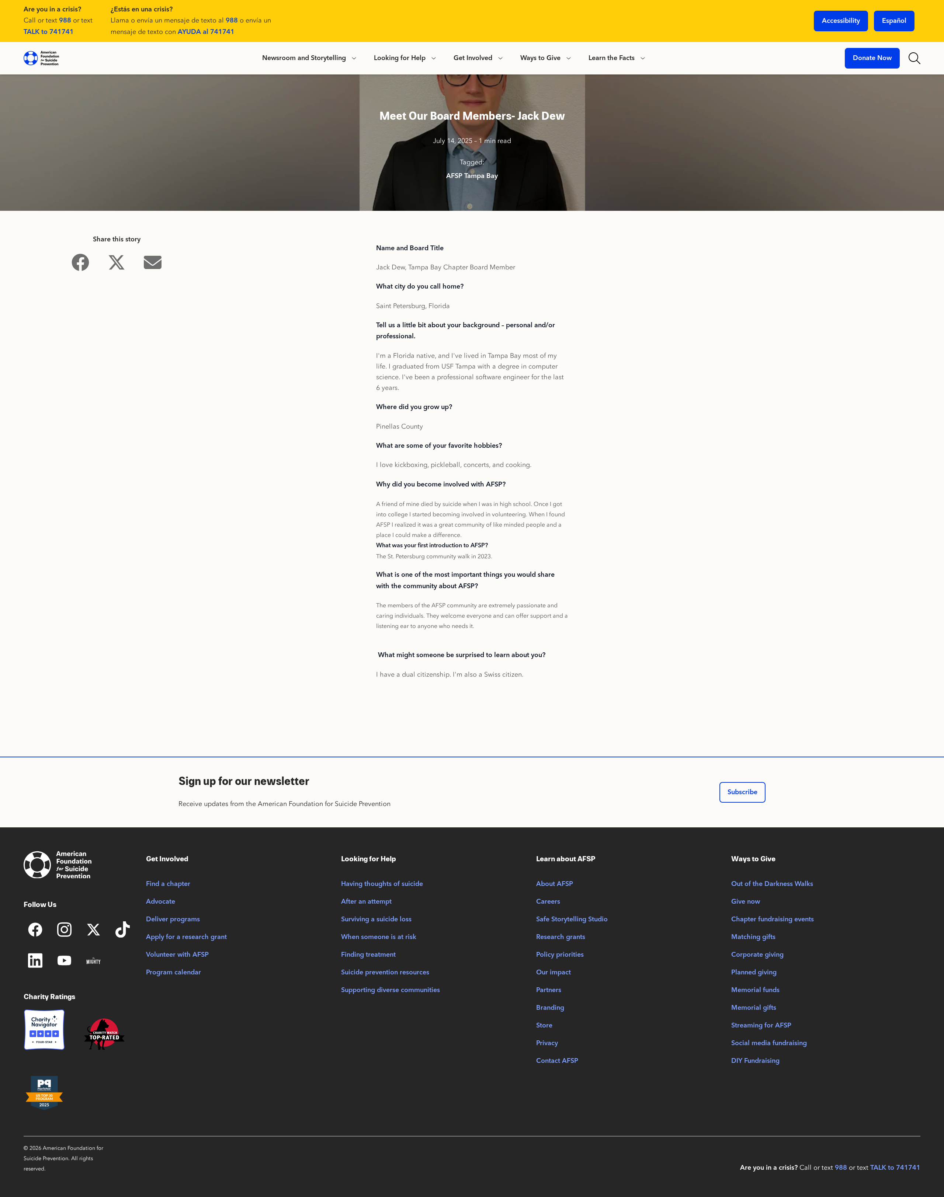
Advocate (160, 901)
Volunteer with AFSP (177, 955)
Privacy (547, 1043)
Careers (548, 901)
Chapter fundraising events (772, 919)
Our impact (553, 972)
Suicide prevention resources (385, 972)
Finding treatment (368, 955)
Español (894, 21)
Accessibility (841, 21)
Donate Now (872, 58)
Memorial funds (755, 990)
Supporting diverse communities (390, 990)
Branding (550, 1008)
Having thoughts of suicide (382, 884)
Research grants (560, 937)
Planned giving (754, 972)
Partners (548, 990)
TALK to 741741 (49, 32)
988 (65, 20)
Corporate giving (757, 955)
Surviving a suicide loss (376, 919)
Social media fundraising (769, 1043)
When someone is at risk (378, 937)
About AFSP (554, 884)
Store (544, 1025)
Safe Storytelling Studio (572, 919)
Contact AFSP (557, 1061)
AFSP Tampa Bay (472, 176)
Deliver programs (173, 919)
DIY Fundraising (755, 1061)
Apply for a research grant (186, 937)
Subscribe (742, 792)
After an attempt (366, 901)
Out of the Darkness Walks (772, 884)
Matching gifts (753, 937)
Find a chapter (168, 884)
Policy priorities (560, 955)
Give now (745, 901)
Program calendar (173, 972)
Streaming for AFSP (761, 1025)
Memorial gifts (753, 1008)
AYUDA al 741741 (206, 32)
